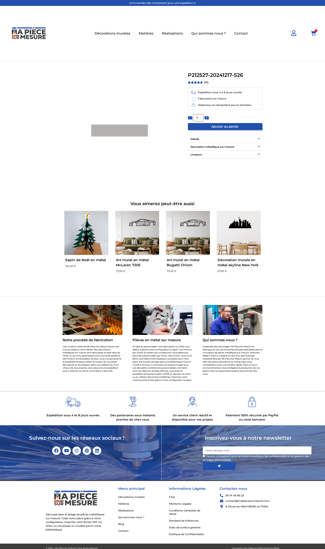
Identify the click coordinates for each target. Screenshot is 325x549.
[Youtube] (66, 450)
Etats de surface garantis (185, 527)
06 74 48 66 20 (234, 495)
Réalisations (172, 33)
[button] (225, 139)
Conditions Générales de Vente (184, 512)
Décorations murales (112, 33)
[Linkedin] (97, 450)
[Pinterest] (87, 450)
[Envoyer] (219, 466)
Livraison (196, 154)
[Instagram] (76, 450)
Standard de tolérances (184, 520)
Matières (146, 33)
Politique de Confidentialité (186, 534)
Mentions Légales (180, 503)
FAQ (172, 497)
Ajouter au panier (225, 126)
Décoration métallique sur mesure (212, 146)
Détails (194, 139)
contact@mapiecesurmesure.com (247, 500)
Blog (121, 524)
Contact (241, 33)
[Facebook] (56, 450)
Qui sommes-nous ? (208, 33)
